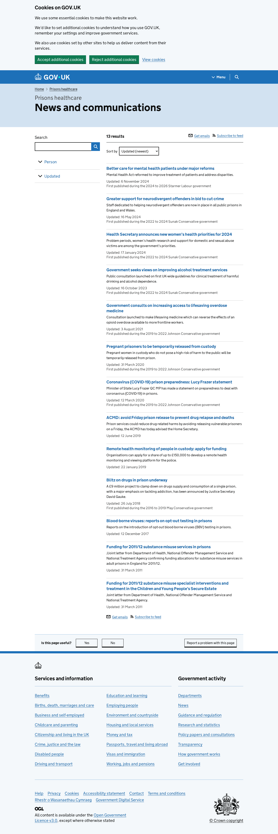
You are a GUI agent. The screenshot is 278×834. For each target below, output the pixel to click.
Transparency (190, 744)
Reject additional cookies (114, 59)
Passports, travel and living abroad (137, 744)
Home (39, 89)
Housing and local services (130, 724)
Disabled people (49, 754)
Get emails (202, 136)
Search (57, 137)
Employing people (122, 705)
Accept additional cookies (60, 59)
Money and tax (119, 734)
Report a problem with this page (210, 643)
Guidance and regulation (200, 715)
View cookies (153, 59)
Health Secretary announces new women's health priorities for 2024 (169, 234)
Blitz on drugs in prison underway (136, 480)
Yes (91, 643)
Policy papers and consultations (206, 734)
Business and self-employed (59, 715)
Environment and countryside (132, 715)
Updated (52, 176)
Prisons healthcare (63, 89)
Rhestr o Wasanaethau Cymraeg (63, 799)
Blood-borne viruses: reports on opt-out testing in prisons (159, 520)
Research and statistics (199, 724)
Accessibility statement (104, 793)
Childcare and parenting (56, 724)
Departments (190, 695)
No (117, 643)
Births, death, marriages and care (64, 705)
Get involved (189, 763)
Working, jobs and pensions (130, 763)
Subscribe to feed (230, 136)
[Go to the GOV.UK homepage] (52, 77)
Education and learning (126, 695)
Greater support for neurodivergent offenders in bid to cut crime (165, 198)
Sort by (111, 151)
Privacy (54, 793)
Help (39, 793)
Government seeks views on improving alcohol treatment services (166, 269)
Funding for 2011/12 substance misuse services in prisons (158, 546)
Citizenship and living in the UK (62, 734)
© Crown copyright (226, 820)
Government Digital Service (120, 799)
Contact (136, 793)
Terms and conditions (166, 793)
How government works (199, 754)
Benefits (42, 695)
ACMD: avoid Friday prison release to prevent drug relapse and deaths (170, 417)
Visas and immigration (125, 754)
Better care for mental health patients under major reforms (160, 168)
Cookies (72, 793)
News (183, 705)
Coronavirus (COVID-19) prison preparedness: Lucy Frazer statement (169, 381)
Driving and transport (54, 763)
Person (50, 161)
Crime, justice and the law (58, 744)
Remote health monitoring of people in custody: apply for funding (166, 448)
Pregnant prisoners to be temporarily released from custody (161, 346)
